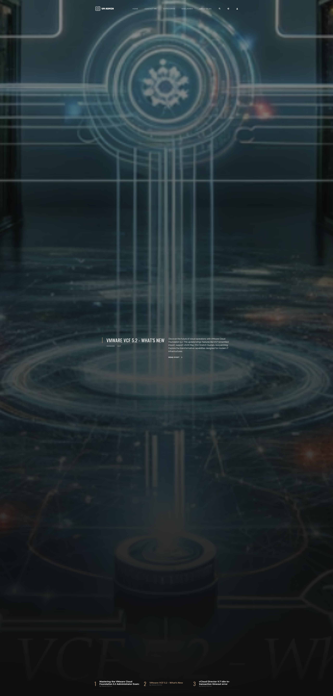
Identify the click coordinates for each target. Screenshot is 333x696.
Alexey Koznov (107, 686)
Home (135, 9)
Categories (169, 9)
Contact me (151, 9)
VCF (119, 360)
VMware (111, 360)
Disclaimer (187, 9)
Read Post (174, 348)
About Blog (205, 9)
